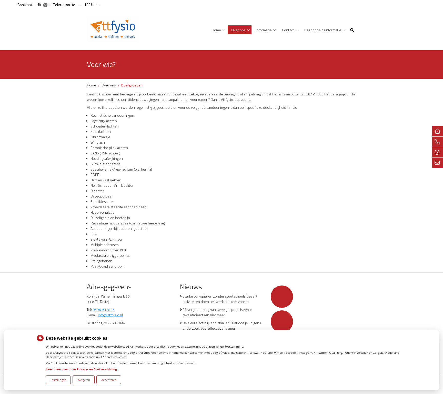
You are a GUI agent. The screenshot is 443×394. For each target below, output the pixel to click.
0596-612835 (104, 309)
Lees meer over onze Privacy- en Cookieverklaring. (82, 369)
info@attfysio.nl (110, 315)
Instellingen (58, 379)
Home (216, 30)
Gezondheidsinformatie (322, 30)
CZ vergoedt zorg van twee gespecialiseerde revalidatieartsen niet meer (217, 312)
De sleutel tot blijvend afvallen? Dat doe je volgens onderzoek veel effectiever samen (222, 325)
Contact (288, 30)
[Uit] (47, 4)
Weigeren (83, 379)
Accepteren (108, 379)
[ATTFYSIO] (113, 29)
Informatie (264, 30)
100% (88, 5)
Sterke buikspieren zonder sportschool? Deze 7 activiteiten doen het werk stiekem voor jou (220, 298)
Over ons (238, 30)
